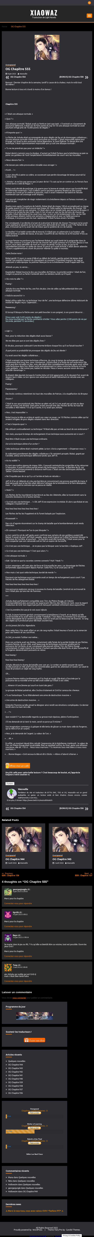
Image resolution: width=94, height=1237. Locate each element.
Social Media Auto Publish (37, 1236)
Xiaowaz (44, 12)
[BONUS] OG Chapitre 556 (71, 77)
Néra (10, 1181)
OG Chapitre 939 (15, 1082)
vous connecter (19, 998)
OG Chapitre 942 (15, 1072)
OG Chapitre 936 (15, 1093)
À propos (10, 783)
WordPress (37, 1230)
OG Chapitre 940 (15, 1079)
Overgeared (11, 65)
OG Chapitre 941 (15, 1075)
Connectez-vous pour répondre (18, 903)
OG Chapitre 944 (15, 859)
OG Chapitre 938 (15, 1086)
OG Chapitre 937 (15, 1089)
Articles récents (21, 783)
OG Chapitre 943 (62, 859)
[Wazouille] (12, 798)
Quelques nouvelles (16, 1061)
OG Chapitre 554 (18, 77)
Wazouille (23, 74)
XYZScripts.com (60, 1236)
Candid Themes (73, 1230)
